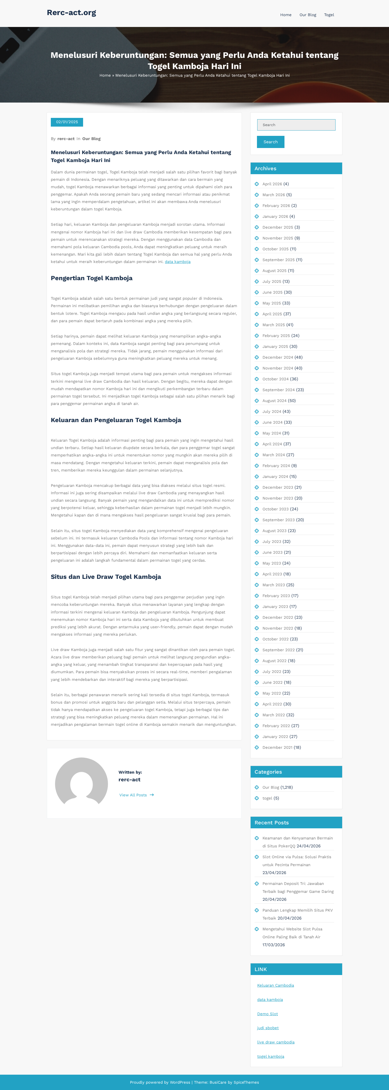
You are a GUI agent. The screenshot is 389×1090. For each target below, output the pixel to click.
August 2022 (275, 660)
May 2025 (272, 303)
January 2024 (275, 476)
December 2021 (277, 747)
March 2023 (274, 585)
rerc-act (66, 138)
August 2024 (275, 400)
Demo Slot (267, 1014)
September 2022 (279, 650)
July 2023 (272, 541)
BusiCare (219, 1082)
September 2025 (279, 259)
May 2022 (272, 693)
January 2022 (275, 736)
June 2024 (273, 422)
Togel (329, 14)
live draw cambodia (276, 1042)
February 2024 (276, 465)
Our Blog (308, 14)
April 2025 (272, 314)
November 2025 (278, 238)
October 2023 (276, 509)
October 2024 (276, 379)
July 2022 (272, 671)
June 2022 (273, 682)
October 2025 (276, 249)
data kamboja (178, 261)
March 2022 (274, 715)
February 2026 (276, 205)
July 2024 (272, 411)
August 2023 (275, 530)
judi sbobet (268, 1028)
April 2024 (272, 444)
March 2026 (274, 194)
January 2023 (275, 606)
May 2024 (272, 433)
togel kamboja (270, 1056)
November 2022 (278, 628)
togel (267, 798)
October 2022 (276, 639)
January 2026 (275, 216)
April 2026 (272, 184)
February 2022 (276, 725)
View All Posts (133, 795)
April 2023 (272, 574)
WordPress (180, 1082)
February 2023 (276, 595)
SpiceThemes (245, 1082)
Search (271, 141)
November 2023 (278, 498)
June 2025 (273, 292)
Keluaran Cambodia (275, 985)
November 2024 (278, 368)
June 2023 (273, 552)
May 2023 (272, 563)
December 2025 (278, 227)
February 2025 (276, 335)
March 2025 (274, 324)
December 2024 (278, 357)
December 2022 (278, 617)
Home (286, 14)
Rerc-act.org (71, 12)
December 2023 (278, 487)
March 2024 (274, 454)
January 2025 (275, 346)
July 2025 (272, 281)
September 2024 (279, 389)
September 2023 (279, 520)
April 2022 (272, 704)
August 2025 (275, 270)
